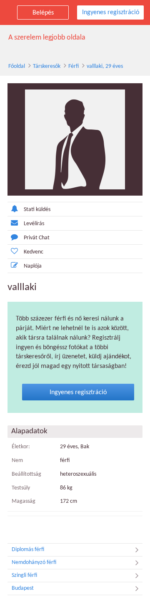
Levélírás (34, 224)
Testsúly (21, 488)
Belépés (43, 13)
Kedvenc (33, 252)
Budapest (23, 588)
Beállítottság (26, 474)
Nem (17, 460)
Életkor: (21, 447)
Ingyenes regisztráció (110, 12)
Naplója (33, 266)
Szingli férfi (24, 575)
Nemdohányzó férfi (34, 562)
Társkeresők (46, 66)
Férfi (73, 66)
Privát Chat (37, 238)
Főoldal (16, 66)
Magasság (23, 501)
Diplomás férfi (28, 549)
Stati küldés (37, 209)
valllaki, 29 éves (105, 66)
